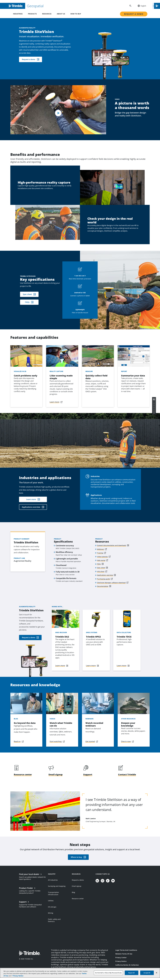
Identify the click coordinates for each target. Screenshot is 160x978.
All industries (53, 880)
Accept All (147, 973)
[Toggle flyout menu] (156, 6)
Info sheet (100, 571)
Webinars (100, 549)
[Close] (156, 972)
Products (32, 14)
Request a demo (133, 14)
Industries (18, 14)
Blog (73, 892)
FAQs (27, 302)
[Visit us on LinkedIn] (97, 880)
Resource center (78, 899)
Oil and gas (52, 907)
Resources (46, 14)
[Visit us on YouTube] (113, 880)
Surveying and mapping (56, 886)
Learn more (31, 499)
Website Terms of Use (123, 954)
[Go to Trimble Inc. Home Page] (29, 953)
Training (100, 553)
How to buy (75, 14)
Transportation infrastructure (53, 893)
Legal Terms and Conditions (126, 950)
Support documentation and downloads (111, 545)
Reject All (131, 973)
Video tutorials (102, 557)
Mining (50, 913)
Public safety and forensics (54, 920)
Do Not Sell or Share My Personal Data (108, 973)
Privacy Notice (120, 961)
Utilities (51, 901)
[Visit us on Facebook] (107, 880)
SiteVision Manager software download (111, 583)
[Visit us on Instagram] (102, 880)
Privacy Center (121, 957)
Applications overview (31, 507)
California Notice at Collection (127, 965)
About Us (61, 14)
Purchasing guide (103, 579)
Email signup (76, 886)
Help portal (101, 560)
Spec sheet (27, 294)
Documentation (102, 586)
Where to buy (76, 857)
